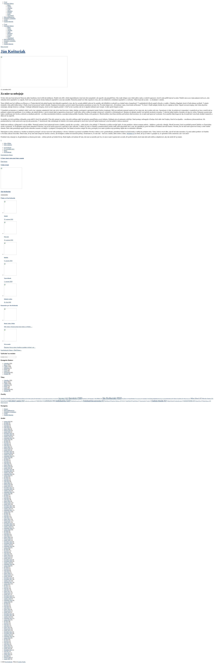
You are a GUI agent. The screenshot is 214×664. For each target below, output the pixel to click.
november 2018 (8, 561)
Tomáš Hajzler (135, 401)
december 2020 (8, 523)
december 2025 (8, 433)
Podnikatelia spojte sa (77, 401)
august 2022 (7, 493)
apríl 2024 (6, 463)
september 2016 (8, 600)
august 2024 (7, 457)
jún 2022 (6, 496)
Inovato (63, 398)
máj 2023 (6, 480)
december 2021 (8, 505)
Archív (6, 20)
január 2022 (7, 504)
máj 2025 (6, 444)
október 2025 (7, 436)
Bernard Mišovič (23, 398)
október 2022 (7, 490)
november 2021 (8, 507)
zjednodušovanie (179, 401)
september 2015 (8, 618)
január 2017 (7, 594)
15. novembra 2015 (9, 149)
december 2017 (8, 578)
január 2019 (7, 558)
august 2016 (7, 602)
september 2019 (8, 546)
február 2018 (7, 575)
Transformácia (143, 401)
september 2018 (8, 564)
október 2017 (7, 581)
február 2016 (7, 611)
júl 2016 (6, 603)
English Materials (8, 21)
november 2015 (8, 615)
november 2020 (8, 525)
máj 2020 (6, 534)
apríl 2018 (6, 572)
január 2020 (7, 540)
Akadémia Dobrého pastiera (9, 398)
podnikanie (49, 401)
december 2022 (8, 487)
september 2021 (8, 510)
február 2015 (7, 629)
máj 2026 (6, 426)
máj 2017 (6, 588)
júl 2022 (6, 495)
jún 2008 (6, 656)
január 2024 (7, 468)
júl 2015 (6, 621)
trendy (149, 401)
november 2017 (8, 579)
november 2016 (8, 597)
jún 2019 (6, 551)
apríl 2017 (6, 590)
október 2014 (7, 635)
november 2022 (8, 489)
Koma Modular (132, 398)
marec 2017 (7, 591)
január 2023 (7, 486)
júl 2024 (6, 459)
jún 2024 (6, 460)
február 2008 (7, 657)
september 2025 (8, 438)
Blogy (9, 5)
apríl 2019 (6, 554)
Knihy (9, 14)
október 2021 (7, 508)
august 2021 (7, 511)
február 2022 (7, 502)
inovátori (85, 398)
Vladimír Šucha (171, 401)
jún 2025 (6, 442)
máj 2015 (6, 624)
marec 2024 (7, 465)
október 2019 (7, 544)
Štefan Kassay (207, 401)
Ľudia (8, 9)
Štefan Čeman (4, 402)
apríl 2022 (6, 499)
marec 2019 (7, 555)
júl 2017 (6, 585)
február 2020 (7, 538)
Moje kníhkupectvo (9, 17)
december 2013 (8, 650)
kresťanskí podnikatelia (153, 398)
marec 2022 (7, 501)
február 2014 (7, 647)
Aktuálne (9, 8)
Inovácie (75, 398)
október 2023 (7, 472)
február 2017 (7, 593)
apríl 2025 (6, 445)
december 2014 (8, 632)
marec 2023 (7, 483)
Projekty (9, 12)
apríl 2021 (6, 517)
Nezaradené (10, 15)
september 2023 (8, 474)
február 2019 (7, 557)
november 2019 (8, 543)
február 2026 (7, 430)
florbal (56, 398)
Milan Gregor (187, 398)
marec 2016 (7, 609)
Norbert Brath (4, 401)
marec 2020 (7, 537)
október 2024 (7, 454)
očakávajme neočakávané (30, 401)
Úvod (5, 2)
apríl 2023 (6, 481)
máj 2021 (6, 516)
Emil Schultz (38, 398)
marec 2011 (7, 653)
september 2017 (8, 582)
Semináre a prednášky (10, 18)
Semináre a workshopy (10, 412)
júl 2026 (6, 423)
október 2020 (7, 526)
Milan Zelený (196, 398)
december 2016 (8, 596)
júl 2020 (6, 531)
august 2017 (7, 584)
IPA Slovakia (91, 398)
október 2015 (7, 617)
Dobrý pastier (31, 398)
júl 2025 (6, 441)
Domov (6, 409)
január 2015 (7, 630)
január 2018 (7, 576)
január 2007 (7, 659)
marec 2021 (7, 519)
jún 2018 (6, 569)
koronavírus (139, 398)
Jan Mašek (98, 398)
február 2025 (7, 448)
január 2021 (7, 522)
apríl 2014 (6, 644)
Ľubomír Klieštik (189, 401)
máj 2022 (6, 498)
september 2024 (8, 456)
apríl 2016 (6, 608)
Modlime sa (130, 133)
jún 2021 (6, 514)
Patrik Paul (40, 401)
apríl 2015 (6, 626)
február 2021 (7, 520)
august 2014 (7, 638)
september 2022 (8, 492)
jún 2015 (6, 623)
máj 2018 (6, 570)
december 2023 (8, 469)
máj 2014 (6, 642)
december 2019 (8, 541)
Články (9, 6)
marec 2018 (7, 573)
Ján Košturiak (13, 51)
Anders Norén (21, 662)
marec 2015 (7, 627)
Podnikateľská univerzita (93, 401)
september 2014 (8, 636)
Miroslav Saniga (207, 398)
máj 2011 (6, 651)
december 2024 (8, 451)
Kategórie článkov (9, 3)
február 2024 (7, 466)
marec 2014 (7, 645)
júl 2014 (6, 639)
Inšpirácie (9, 11)
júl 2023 (6, 477)
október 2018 (7, 563)
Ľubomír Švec (198, 401)
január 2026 (7, 432)
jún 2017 (6, 587)
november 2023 (8, 471)
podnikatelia (63, 401)
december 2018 (8, 560)
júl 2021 (6, 513)
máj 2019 (6, 552)
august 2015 (7, 620)
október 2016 (7, 599)
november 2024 (8, 453)
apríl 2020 (6, 535)
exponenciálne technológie (48, 398)
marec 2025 (7, 447)
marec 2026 (7, 429)
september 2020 (8, 528)
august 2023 (7, 475)
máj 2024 (6, 462)
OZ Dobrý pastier (17, 401)
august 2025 (7, 439)
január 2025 (7, 450)
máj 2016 (6, 606)
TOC (123, 401)
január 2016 (7, 612)
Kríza (161, 398)
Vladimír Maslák (159, 401)
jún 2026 (6, 424)
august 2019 (7, 548)
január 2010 (7, 654)
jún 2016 (6, 605)
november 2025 (8, 435)
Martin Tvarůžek (178, 398)
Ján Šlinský (125, 398)
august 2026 (7, 421)
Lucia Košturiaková (168, 398)
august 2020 (7, 529)
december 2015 (8, 614)
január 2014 (7, 648)
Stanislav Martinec (116, 401)
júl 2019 (6, 549)
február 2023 (7, 484)
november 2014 (8, 633)
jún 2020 (6, 532)
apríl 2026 (6, 427)
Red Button (108, 401)
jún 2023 (6, 478)
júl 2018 (6, 567)
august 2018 (7, 566)
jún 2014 (6, 641)
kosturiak (145, 398)
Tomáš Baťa (129, 401)
